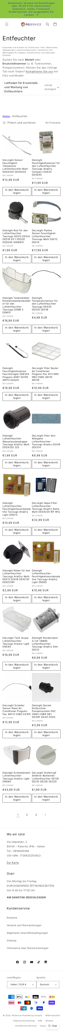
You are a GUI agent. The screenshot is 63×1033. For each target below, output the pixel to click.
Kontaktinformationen (26, 1026)
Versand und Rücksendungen (24, 925)
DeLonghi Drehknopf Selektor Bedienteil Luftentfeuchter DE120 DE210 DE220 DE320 (45, 777)
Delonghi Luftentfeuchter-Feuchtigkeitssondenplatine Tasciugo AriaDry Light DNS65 (46, 576)
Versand (49, 1020)
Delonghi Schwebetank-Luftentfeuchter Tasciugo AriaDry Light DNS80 (17, 777)
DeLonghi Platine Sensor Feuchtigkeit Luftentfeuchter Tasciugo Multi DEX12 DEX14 (44, 236)
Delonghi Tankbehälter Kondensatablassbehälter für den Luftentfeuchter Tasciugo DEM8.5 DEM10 (17, 305)
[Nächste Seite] (45, 814)
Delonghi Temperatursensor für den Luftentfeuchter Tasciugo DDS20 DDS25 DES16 (45, 304)
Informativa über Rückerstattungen (28, 948)
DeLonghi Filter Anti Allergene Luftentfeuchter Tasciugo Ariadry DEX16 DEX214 (46, 441)
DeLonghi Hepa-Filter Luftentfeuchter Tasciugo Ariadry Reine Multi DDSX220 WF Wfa (46, 507)
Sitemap (11, 940)
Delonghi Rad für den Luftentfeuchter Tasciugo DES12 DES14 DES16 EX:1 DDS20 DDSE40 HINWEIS (16, 236)
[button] (6, 24)
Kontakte (12, 917)
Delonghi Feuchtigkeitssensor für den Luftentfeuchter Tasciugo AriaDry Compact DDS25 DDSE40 (46, 167)
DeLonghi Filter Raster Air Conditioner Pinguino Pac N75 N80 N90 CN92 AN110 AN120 (45, 374)
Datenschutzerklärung (24, 1020)
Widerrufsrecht (53, 1015)
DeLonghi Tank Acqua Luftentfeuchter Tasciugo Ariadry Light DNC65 (16, 642)
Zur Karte (13, 862)
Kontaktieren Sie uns (39, 71)
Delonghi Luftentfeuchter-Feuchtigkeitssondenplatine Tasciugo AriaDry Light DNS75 (17, 509)
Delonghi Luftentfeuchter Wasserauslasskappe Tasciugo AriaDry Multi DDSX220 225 (16, 441)
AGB (40, 1020)
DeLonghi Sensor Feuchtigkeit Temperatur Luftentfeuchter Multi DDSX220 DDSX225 (15, 166)
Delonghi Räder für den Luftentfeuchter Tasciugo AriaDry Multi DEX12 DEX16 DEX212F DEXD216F (16, 576)
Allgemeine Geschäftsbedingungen (27, 932)
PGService (17, 1015)
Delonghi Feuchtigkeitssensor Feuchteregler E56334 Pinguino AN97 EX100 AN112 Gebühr (16, 374)
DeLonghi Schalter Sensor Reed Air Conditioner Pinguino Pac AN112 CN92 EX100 (17, 710)
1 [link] (18, 814)
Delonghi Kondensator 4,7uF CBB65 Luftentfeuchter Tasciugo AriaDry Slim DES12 (45, 644)
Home (6, 116)
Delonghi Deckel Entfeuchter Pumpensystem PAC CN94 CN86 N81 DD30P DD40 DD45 (44, 711)
